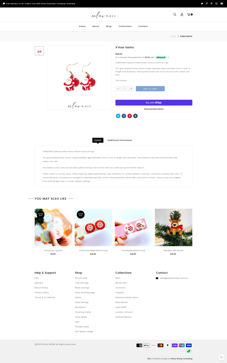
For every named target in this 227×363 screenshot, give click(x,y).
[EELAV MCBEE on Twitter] (202, 3)
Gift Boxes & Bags (84, 331)
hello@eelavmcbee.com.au (174, 278)
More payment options (154, 109)
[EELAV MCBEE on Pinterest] (211, 3)
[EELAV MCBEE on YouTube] (221, 3)
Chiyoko (119, 292)
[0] (189, 14)
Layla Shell (120, 307)
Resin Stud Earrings (85, 292)
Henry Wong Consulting (181, 358)
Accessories (81, 278)
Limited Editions (123, 317)
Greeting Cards (83, 312)
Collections (125, 26)
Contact (143, 26)
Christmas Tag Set (53, 250)
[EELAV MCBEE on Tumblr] (135, 116)
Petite (78, 297)
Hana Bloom (121, 302)
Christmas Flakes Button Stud (93, 250)
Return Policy (41, 287)
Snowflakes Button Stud (133, 250)
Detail (98, 140)
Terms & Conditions (45, 297)
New (77, 322)
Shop (109, 26)
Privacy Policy (42, 292)
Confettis (120, 287)
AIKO (117, 278)
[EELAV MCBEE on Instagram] (216, 3)
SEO (149, 358)
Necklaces (80, 307)
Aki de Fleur (121, 283)
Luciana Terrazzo (124, 312)
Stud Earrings (82, 302)
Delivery (39, 283)
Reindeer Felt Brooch (174, 250)
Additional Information (120, 140)
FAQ (37, 278)
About (95, 26)
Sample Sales (82, 326)
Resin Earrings (82, 287)
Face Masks (81, 317)
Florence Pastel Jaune (126, 297)
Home (82, 26)
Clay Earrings (82, 283)
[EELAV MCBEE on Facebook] (207, 3)
